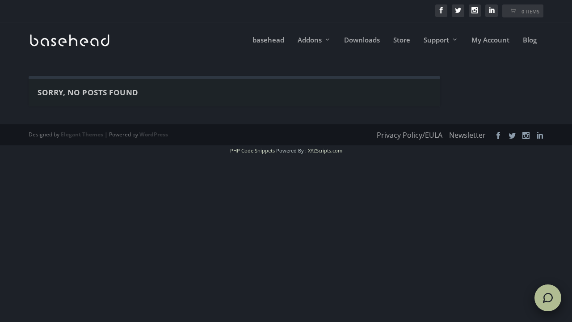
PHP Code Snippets (252, 150)
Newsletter (467, 135)
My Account (490, 40)
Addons (310, 40)
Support (436, 40)
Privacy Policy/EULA (409, 135)
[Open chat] (547, 297)
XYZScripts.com (325, 150)
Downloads (362, 40)
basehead (268, 40)
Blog (530, 40)
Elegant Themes (82, 134)
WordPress (153, 134)
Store (401, 40)
